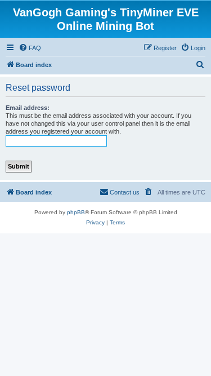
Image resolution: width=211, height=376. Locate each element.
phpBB (76, 212)
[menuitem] (30, 48)
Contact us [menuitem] (125, 192)
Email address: (28, 107)
